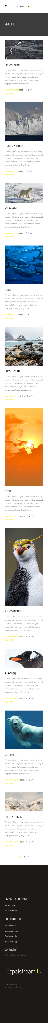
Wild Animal (11, 755)
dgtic (21, 90)
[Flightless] (24, 658)
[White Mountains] (24, 121)
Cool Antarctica (14, 817)
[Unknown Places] (24, 346)
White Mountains (14, 146)
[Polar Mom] (24, 193)
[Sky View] (24, 447)
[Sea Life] (24, 265)
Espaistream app (11, 942)
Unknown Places (14, 371)
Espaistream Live (11, 936)
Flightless (10, 673)
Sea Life (9, 290)
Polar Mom (11, 208)
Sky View (9, 491)
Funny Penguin (13, 611)
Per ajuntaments (11, 911)
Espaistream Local (11, 931)
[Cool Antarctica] (24, 802)
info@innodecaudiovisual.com (15, 955)
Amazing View (12, 65)
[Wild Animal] (24, 730)
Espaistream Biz (11, 926)
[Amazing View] (24, 50)
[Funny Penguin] (24, 567)
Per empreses (10, 906)
